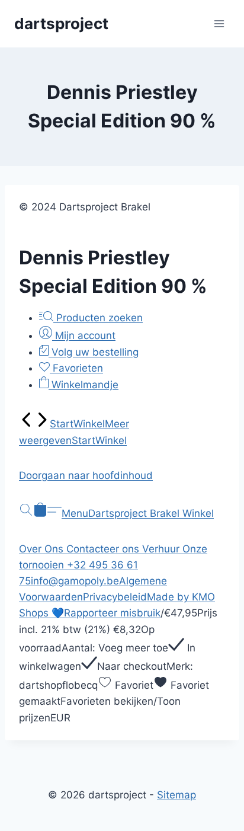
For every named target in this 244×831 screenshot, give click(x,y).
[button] (122, 476)
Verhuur (162, 549)
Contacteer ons (104, 549)
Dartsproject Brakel (135, 513)
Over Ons (42, 549)
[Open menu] (219, 23)
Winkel (89, 424)
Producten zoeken (98, 318)
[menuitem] (26, 424)
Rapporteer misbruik (112, 613)
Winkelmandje (83, 385)
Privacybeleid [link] (115, 597)
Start (61, 424)
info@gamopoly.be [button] (75, 581)
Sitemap (176, 795)
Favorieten (76, 368)
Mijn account (83, 335)
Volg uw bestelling (94, 352)
